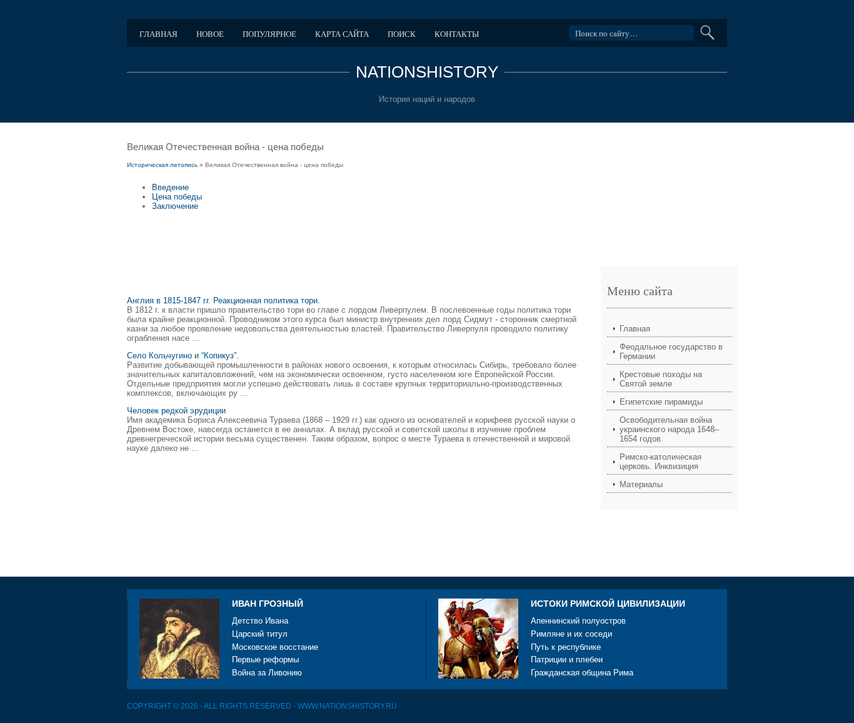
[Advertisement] (354, 259)
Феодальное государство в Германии (671, 351)
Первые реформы (265, 659)
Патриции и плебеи (567, 659)
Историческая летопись (162, 164)
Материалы (641, 484)
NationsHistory (427, 72)
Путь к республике (566, 647)
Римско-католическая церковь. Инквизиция (660, 461)
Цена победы (177, 196)
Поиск (402, 33)
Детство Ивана (260, 620)
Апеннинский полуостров (578, 620)
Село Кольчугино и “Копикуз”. (183, 355)
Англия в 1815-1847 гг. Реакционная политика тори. (223, 300)
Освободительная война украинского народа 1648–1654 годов (669, 429)
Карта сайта (342, 33)
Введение (170, 187)
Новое (210, 33)
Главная (158, 33)
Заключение (175, 206)
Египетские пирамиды (661, 402)
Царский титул (260, 634)
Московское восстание (275, 647)
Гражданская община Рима (582, 672)
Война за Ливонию (267, 672)
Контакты (457, 33)
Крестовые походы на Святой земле (661, 379)
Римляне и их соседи (571, 634)
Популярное (269, 33)
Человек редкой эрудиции (176, 410)
